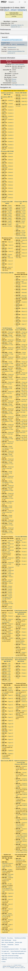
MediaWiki (12, 967)
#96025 (3, 44)
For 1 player (23, 949)
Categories (3, 938)
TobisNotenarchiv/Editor (20, 938)
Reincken (23, 696)
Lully (8, 880)
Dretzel (9, 553)
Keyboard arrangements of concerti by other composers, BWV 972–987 (20, 762)
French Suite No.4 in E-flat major (20, 223)
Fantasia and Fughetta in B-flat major (7, 597)
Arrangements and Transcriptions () (12, 39)
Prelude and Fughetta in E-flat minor (7, 398)
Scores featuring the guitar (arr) (18, 951)
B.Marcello (18, 802)
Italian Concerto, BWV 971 (7, 760)
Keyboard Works (7, 90)
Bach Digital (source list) (18, 84)
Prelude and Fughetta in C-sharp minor (7, 363)
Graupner (6, 693)
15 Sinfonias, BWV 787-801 (7, 151)
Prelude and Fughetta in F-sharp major (7, 439)
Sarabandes (14, 25)
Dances (19, 25)
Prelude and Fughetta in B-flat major (7, 507)
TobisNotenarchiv (20, 44)
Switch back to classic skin (20, 967)
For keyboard (5, 946)
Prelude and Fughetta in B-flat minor (7, 517)
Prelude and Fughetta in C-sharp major (7, 354)
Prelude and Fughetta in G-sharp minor (7, 482)
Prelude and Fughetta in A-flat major (7, 473)
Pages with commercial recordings (10, 955)
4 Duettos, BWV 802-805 (21, 92)
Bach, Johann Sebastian (15, 10)
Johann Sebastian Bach (19, 90)
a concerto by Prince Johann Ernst (20, 826)
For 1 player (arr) (6, 953)
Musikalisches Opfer (20, 860)
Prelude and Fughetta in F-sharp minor (7, 448)
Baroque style (18, 942)
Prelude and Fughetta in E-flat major (7, 388)
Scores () (4, 37)
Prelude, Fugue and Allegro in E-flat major (7, 915)
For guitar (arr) (5, 951)
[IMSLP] (4, 2)
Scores (14, 940)
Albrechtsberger (5, 758)
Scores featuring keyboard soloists (10, 949)
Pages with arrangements (18, 953)
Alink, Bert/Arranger (6, 940)
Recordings (10, 938)
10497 (13, 44)
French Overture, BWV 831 (7, 272)
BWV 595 (22, 838)
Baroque (14, 79)
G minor (4, 961)
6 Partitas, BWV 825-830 (21, 238)
